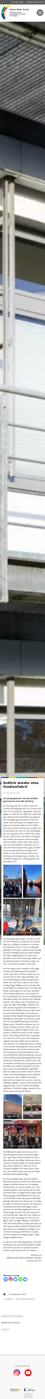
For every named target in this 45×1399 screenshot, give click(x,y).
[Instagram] (10, 1279)
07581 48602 (19, 2)
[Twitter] (15, 1279)
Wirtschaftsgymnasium (25, 1299)
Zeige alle (5, 1329)
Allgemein (8, 1299)
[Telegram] (25, 1279)
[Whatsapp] (20, 1279)
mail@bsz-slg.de (36, 2)
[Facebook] (6, 1279)
